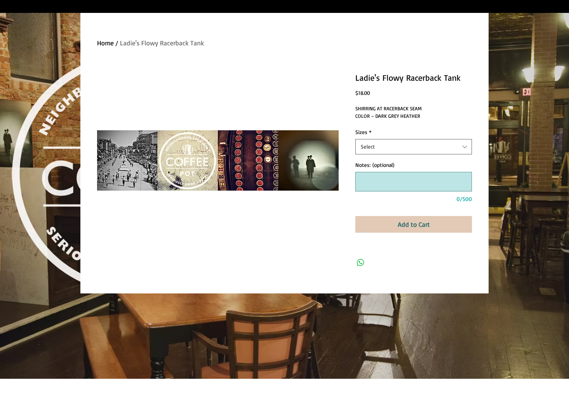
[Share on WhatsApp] (361, 263)
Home (105, 43)
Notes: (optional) (374, 164)
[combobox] (413, 146)
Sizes (363, 132)
